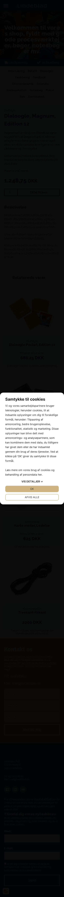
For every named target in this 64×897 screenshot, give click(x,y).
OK (32, 488)
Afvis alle (32, 497)
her (40, 474)
